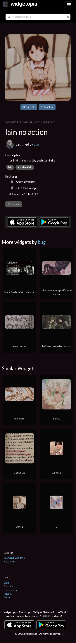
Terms (7, 597)
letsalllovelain (25, 167)
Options (13, 204)
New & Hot (10, 561)
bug (36, 144)
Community (10, 590)
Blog (6, 582)
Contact (8, 586)
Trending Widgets (14, 557)
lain (10, 167)
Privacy (8, 593)
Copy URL (30, 107)
